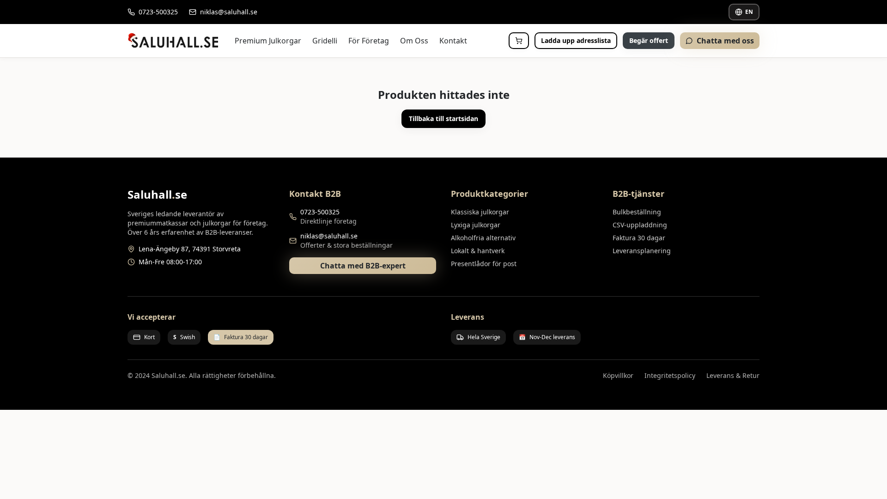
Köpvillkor (618, 375)
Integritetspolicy (669, 375)
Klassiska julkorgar (480, 211)
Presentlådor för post (483, 263)
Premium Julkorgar (268, 41)
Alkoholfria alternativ (483, 237)
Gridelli (324, 41)
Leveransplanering (642, 250)
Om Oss (414, 41)
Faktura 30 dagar (639, 237)
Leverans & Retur (732, 375)
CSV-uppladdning (640, 224)
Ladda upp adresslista (576, 40)
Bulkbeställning (637, 211)
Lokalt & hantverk (477, 250)
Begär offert (648, 40)
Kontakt (453, 41)
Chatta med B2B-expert (363, 266)
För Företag (368, 41)
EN (749, 12)
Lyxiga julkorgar (475, 224)
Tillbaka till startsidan (443, 118)
